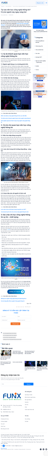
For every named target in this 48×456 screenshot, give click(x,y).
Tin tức (37, 69)
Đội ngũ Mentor (28, 399)
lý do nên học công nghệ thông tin (9, 337)
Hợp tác (26, 402)
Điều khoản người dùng (30, 397)
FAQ (26, 407)
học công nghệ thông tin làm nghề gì (9, 335)
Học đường (27, 419)
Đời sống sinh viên (5, 428)
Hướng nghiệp (4, 421)
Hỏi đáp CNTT (39, 57)
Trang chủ (2, 6)
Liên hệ (26, 404)
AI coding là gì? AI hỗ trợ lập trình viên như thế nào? (30, 369)
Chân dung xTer (39, 46)
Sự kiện (37, 66)
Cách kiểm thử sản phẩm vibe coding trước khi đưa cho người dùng (18, 352)
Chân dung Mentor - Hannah (40, 41)
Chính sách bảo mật (29, 409)
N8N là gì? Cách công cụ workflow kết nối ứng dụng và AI (42, 369)
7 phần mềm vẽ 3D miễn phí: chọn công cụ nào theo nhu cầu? (6, 358)
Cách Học (3, 426)
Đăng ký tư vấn (40, 2)
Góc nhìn (38, 53)
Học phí (2, 423)
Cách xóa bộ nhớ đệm (17, 362)
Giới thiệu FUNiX (28, 394)
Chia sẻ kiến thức (8, 6)
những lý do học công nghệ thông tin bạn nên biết (12, 339)
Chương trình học (5, 419)
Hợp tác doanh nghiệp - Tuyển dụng (41, 61)
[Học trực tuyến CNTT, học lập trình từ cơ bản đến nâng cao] (4, 3)
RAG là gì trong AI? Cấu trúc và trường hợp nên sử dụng (6, 363)
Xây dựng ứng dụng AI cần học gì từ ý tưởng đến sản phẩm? (29, 352)
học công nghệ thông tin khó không (9, 333)
